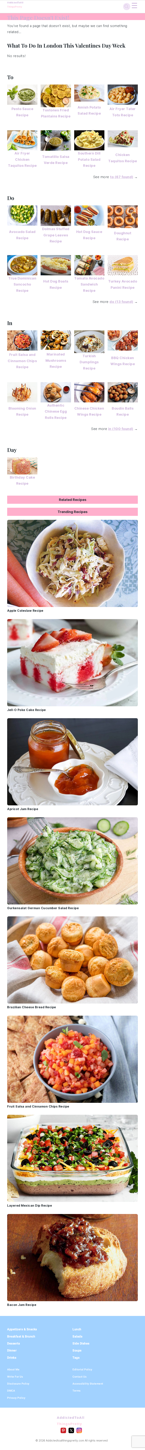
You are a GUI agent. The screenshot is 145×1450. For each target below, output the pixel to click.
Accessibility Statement (87, 1383)
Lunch (76, 1329)
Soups (77, 1350)
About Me (13, 1369)
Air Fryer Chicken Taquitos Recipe (22, 159)
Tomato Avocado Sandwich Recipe (89, 284)
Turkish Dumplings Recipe (89, 362)
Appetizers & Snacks (22, 1329)
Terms (76, 1390)
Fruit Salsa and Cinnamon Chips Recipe (22, 361)
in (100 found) (120, 429)
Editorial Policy (82, 1369)
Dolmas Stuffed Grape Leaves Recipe (55, 235)
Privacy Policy (16, 1397)
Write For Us (15, 1376)
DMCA (11, 1390)
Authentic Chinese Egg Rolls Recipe (56, 411)
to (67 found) (121, 177)
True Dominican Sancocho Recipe (22, 284)
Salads (77, 1336)
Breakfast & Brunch (21, 1336)
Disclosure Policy (18, 1383)
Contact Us (79, 1376)
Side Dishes (80, 1343)
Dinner (12, 1350)
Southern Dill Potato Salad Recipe (89, 159)
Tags (75, 1357)
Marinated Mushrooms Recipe (56, 360)
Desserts (13, 1343)
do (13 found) (121, 302)
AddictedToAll (15, 4)
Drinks (11, 1357)
